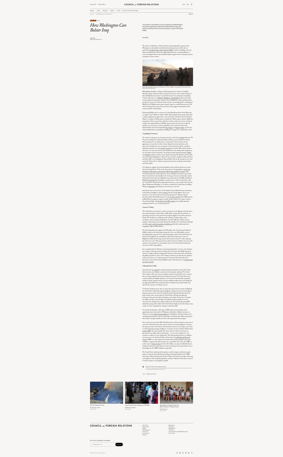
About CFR (145, 425)
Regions (92, 10)
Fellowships (171, 427)
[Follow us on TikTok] (189, 453)
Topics (98, 10)
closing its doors (156, 344)
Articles (92, 14)
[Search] (187, 4)
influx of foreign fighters (161, 314)
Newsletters (172, 428)
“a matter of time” (175, 197)
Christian (147, 155)
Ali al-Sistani (169, 127)
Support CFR (93, 4)
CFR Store (171, 430)
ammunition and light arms (165, 224)
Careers (144, 428)
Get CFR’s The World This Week (100, 440)
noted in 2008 (146, 331)
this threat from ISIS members (166, 201)
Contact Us (145, 431)
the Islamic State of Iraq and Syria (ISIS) (161, 50)
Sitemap (144, 434)
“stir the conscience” (166, 148)
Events (118, 10)
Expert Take (93, 20)
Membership (172, 425)
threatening (151, 186)
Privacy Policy (145, 433)
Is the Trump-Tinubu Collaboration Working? (137, 405)
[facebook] (177, 453)
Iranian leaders (180, 127)
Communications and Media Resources (178, 431)
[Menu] (191, 4)
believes (166, 192)
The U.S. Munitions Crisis (97, 405)
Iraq (98, 20)
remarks (181, 137)
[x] (192, 453)
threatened (152, 180)
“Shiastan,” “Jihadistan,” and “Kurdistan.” (169, 98)
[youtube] (183, 453)
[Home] (141, 4)
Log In (183, 4)
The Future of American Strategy (130, 10)
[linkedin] (180, 453)
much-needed (152, 224)
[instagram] (186, 453)
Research (105, 10)
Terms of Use (172, 433)
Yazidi (189, 152)
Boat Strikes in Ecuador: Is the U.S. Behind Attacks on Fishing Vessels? (169, 406)
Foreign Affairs (101, 4)
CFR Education (146, 430)
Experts (112, 10)
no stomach (155, 270)
